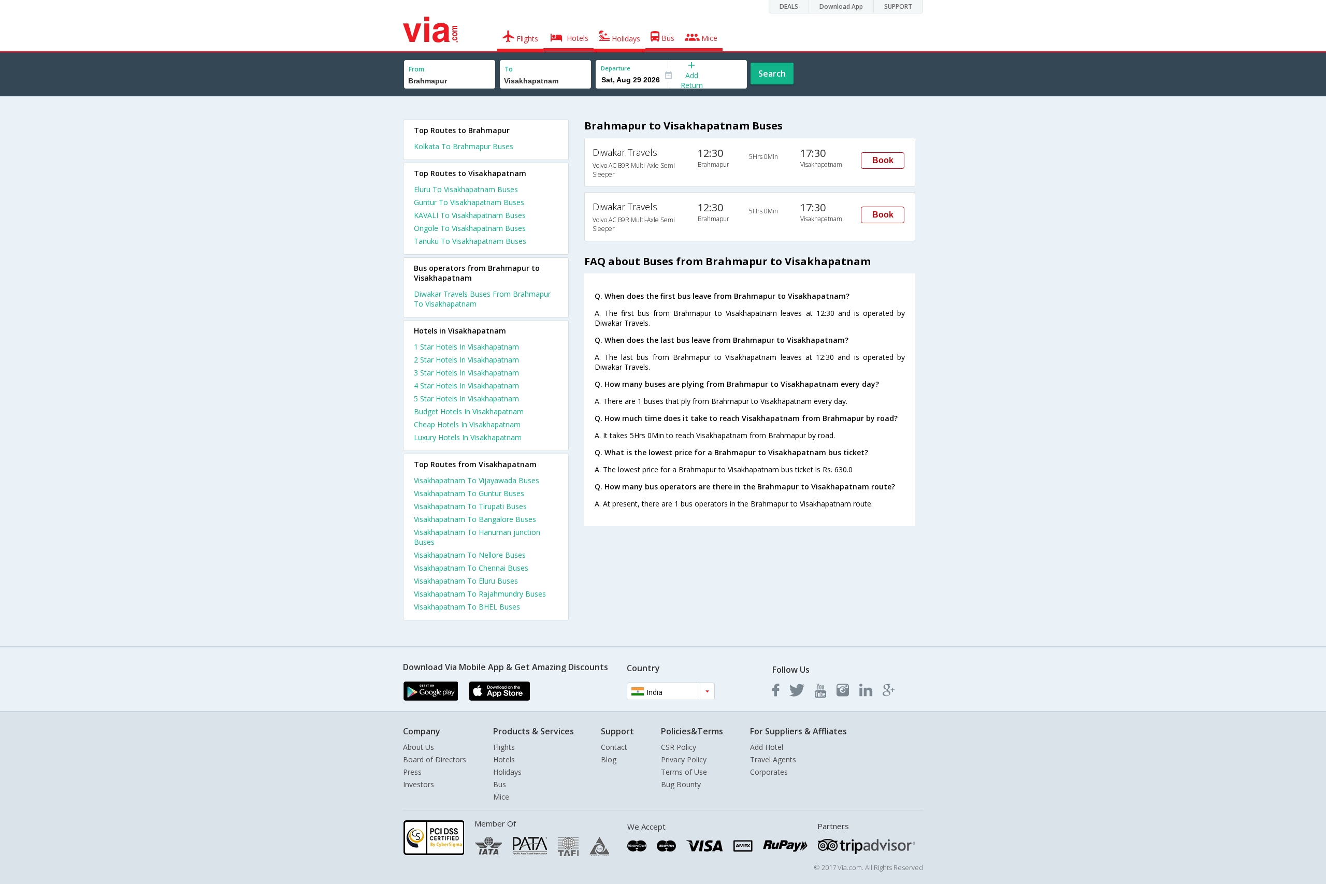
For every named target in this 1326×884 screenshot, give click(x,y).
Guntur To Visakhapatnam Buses (469, 202)
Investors (418, 784)
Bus (499, 784)
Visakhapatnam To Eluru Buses (466, 581)
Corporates (769, 772)
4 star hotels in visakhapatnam (466, 385)
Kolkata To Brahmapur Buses (463, 146)
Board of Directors (434, 759)
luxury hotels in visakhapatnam (468, 437)
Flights (504, 747)
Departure (615, 68)
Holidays (507, 772)
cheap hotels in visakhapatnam (467, 424)
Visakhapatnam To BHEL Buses (467, 607)
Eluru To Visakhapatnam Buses (466, 189)
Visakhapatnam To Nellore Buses (470, 555)
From (416, 69)
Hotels (504, 759)
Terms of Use (684, 772)
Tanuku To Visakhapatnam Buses (470, 241)
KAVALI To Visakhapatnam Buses (470, 215)
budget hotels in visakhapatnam (469, 411)
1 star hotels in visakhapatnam (466, 347)
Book (882, 160)
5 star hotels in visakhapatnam (466, 398)
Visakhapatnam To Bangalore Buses (475, 519)
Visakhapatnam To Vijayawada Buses (476, 480)
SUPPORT (898, 6)
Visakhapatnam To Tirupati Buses (470, 506)
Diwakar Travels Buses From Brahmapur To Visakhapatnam (482, 299)
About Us (418, 747)
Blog (608, 759)
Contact (614, 747)
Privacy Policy (684, 759)
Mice (501, 797)
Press (412, 772)
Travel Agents (773, 759)
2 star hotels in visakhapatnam (466, 360)
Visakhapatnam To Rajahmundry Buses (480, 594)
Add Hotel (766, 747)
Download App (841, 6)
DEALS (789, 6)
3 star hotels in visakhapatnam (466, 373)
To (509, 69)
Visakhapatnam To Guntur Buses (469, 493)
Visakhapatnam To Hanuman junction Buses (477, 537)
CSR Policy (678, 747)
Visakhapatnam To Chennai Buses (471, 568)
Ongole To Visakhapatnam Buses (470, 228)
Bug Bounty (681, 784)
